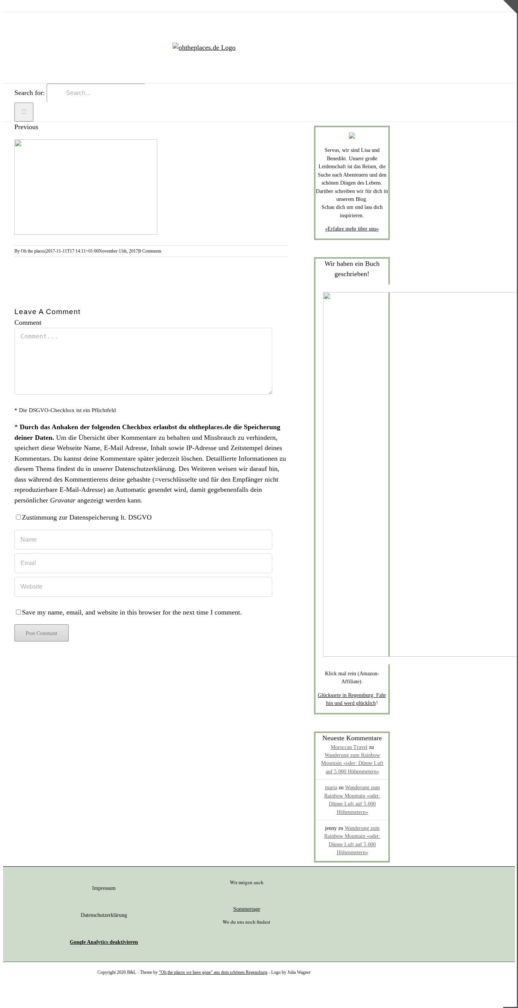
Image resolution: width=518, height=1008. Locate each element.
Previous (26, 127)
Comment (27, 322)
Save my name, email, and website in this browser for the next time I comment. (132, 612)
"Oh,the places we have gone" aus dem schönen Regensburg (213, 972)
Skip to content (24, 5)
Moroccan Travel (349, 747)
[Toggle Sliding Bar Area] (510, 27)
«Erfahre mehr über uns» (352, 229)
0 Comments (150, 251)
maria (331, 787)
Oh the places (33, 251)
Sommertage (246, 909)
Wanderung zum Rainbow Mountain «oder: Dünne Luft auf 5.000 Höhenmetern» (352, 763)
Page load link (22, 994)
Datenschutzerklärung (145, 468)
